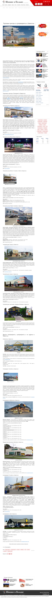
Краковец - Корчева (39, 99)
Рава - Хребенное (38, 96)
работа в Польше (44, 123)
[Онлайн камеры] (36, 4)
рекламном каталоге (30, 472)
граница (40, 123)
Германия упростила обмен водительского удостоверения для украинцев (45, 70)
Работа (15, 4)
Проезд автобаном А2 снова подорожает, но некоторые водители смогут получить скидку (45, 76)
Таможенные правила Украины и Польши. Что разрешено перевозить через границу (13, 580)
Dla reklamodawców (15, 595)
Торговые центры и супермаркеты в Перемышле (13, 585)
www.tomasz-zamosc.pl (8, 271)
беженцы (46, 129)
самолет (44, 124)
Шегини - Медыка (38, 101)
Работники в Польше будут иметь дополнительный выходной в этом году (45, 60)
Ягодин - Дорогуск (38, 92)
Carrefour (28, 549)
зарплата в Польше (40, 132)
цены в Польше (40, 126)
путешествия (45, 121)
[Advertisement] (26, 15)
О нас (3, 595)
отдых (38, 129)
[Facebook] (44, 1)
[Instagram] (47, 1)
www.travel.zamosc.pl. (6, 77)
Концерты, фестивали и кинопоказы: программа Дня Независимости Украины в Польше (45, 65)
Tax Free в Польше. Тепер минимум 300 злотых (29, 579)
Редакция (20, 595)
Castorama (5, 551)
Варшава (46, 132)
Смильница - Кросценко (39, 102)
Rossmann (21, 97)
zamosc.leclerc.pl (7, 511)
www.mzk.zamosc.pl (6, 90)
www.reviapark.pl (7, 168)
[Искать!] (48, 4)
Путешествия (18, 4)
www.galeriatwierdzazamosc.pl (9, 134)
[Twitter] (45, 1)
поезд (44, 126)
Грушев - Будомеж (38, 98)
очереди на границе (45, 131)
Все (47, 51)
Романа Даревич (7, 547)
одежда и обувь (39, 131)
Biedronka (22, 549)
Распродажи (9, 4)
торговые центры (10, 551)
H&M (8, 97)
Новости (3, 4)
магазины (18, 549)
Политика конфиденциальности (9, 595)
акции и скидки (40, 121)
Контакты (23, 595)
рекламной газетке (7, 359)
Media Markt (9, 98)
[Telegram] (49, 1)
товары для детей (13, 549)
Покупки (6, 4)
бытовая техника (7, 549)
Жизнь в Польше (23, 4)
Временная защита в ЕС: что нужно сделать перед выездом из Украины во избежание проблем (45, 55)
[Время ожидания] (39, 4)
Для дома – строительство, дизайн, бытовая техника (29, 585)
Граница (13, 4)
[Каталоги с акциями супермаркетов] (41, 4)
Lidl (25, 549)
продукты (42, 129)
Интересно (27, 4)
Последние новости (41, 51)
